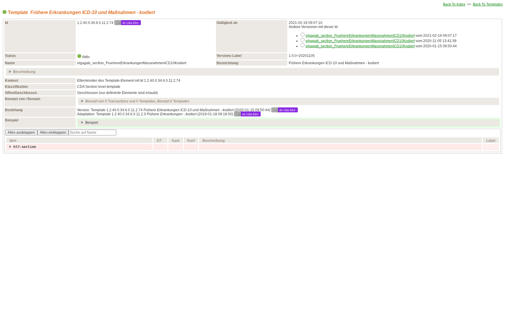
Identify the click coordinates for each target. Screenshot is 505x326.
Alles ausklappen (21, 132)
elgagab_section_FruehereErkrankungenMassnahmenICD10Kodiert (360, 36)
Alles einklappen (53, 132)
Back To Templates (488, 4)
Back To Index (454, 4)
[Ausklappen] (10, 72)
